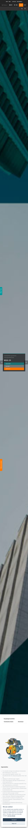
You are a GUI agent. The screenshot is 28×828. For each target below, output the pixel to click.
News (10, 1)
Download (20, 721)
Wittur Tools (1, 291)
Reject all (14, 823)
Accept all (14, 819)
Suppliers (14, 1)
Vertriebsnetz (19, 1)
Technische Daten (8, 721)
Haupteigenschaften (9, 718)
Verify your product (1, 465)
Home (7, 1)
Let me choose (11, 815)
